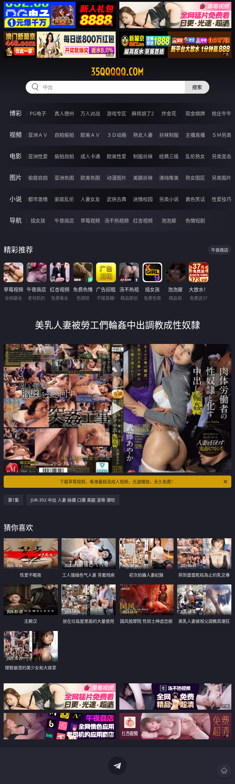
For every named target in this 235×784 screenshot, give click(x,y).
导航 (15, 220)
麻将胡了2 (143, 113)
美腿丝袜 (143, 177)
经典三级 (169, 156)
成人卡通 (90, 156)
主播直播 (195, 135)
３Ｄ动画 (116, 135)
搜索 (197, 87)
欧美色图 (90, 177)
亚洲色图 (64, 177)
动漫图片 (116, 177)
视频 (15, 135)
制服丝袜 (143, 156)
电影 (15, 156)
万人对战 (90, 113)
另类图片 (221, 177)
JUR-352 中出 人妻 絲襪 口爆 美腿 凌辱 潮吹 (73, 500)
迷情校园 (143, 199)
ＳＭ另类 (221, 135)
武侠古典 (116, 199)
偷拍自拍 (64, 156)
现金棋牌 (195, 113)
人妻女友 (90, 199)
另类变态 (221, 156)
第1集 (13, 500)
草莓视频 (90, 220)
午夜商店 (64, 220)
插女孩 (38, 220)
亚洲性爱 (38, 156)
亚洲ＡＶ (38, 135)
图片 (15, 178)
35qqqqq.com (117, 71)
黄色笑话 (195, 199)
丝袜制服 (169, 135)
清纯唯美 (169, 177)
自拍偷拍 (64, 135)
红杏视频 (143, 220)
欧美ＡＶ (90, 135)
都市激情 (38, 199)
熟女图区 (195, 177)
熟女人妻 (143, 135)
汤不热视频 (116, 220)
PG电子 (38, 113)
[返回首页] (224, 770)
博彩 (15, 113)
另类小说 (169, 199)
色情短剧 (195, 220)
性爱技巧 (221, 199)
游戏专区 (116, 113)
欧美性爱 (116, 156)
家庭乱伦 (64, 199)
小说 (15, 199)
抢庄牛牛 (221, 113)
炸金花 (169, 113)
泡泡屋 (169, 220)
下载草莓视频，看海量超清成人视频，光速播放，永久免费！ (117, 481)
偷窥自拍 (38, 177)
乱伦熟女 (195, 156)
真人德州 (64, 113)
